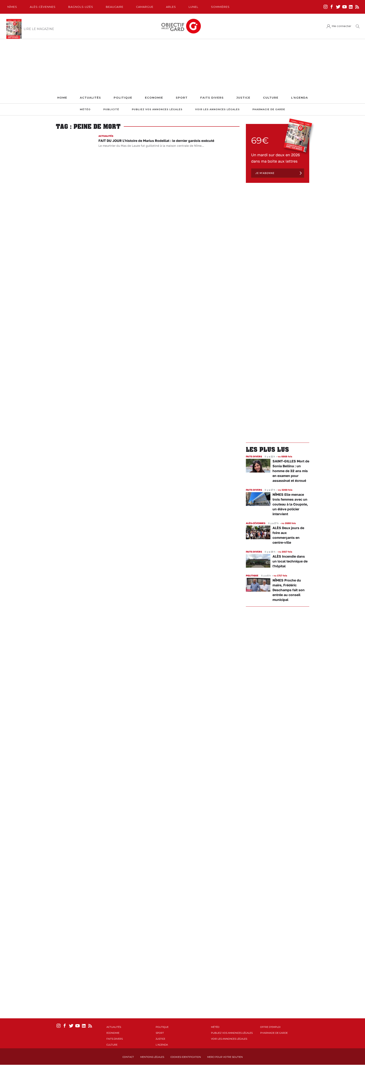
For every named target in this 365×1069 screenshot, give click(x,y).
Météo (85, 109)
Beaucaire (114, 6)
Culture (270, 97)
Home (62, 97)
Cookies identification (185, 1056)
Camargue (144, 6)
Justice (243, 97)
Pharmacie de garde (268, 109)
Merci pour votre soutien (225, 1056)
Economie (154, 97)
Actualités (90, 97)
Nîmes (12, 6)
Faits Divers (212, 97)
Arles (171, 6)
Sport (182, 97)
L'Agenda (299, 97)
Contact (128, 1056)
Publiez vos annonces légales (157, 109)
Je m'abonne (264, 173)
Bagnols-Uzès (80, 6)
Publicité (111, 109)
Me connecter (341, 26)
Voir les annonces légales (217, 109)
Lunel (193, 6)
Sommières (220, 6)
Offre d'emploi (270, 1027)
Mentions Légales (152, 1056)
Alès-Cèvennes (43, 6)
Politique (123, 97)
